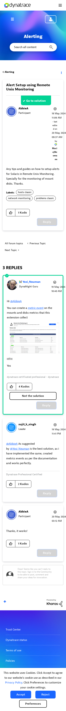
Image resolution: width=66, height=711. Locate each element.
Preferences (33, 704)
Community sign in (50, 19)
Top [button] (5, 602)
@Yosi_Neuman (19, 449)
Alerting (9, 71)
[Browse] (14, 19)
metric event (35, 308)
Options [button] (61, 72)
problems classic (45, 198)
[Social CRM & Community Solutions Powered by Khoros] (54, 602)
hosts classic (25, 192)
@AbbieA (16, 301)
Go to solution (36, 101)
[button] (20, 694)
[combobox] (33, 47)
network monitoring (19, 198)
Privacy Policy (13, 682)
